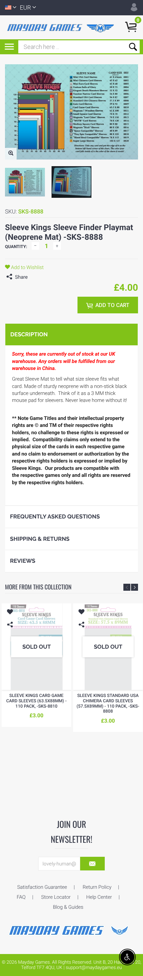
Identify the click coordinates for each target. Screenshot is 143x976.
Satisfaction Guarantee (42, 887)
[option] (25, 182)
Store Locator (56, 897)
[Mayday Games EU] (71, 930)
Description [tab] (29, 334)
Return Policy (97, 887)
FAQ (21, 897)
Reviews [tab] (22, 560)
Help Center (99, 897)
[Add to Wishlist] (10, 613)
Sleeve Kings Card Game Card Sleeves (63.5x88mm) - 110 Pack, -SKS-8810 (36, 701)
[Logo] (61, 27)
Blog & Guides (68, 907)
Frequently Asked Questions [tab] (55, 516)
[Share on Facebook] (34, 277)
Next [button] (134, 587)
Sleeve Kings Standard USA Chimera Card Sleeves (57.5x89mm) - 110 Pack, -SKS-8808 (107, 703)
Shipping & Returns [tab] (40, 538)
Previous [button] (126, 587)
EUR (25, 7)
